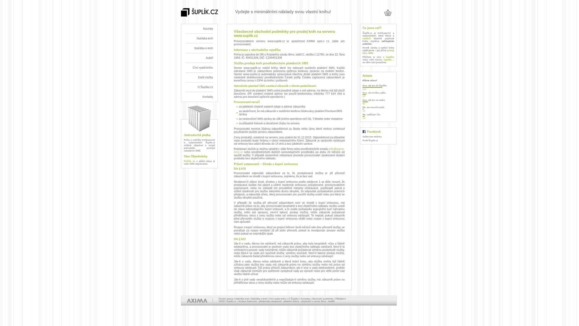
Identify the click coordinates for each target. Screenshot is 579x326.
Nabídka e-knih (203, 48)
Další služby (205, 77)
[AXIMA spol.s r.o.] (197, 300)
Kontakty (207, 96)
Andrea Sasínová (247, 301)
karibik (331, 301)
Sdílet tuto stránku (372, 136)
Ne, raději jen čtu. (372, 114)
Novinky (208, 28)
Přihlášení (340, 298)
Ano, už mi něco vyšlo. (374, 92)
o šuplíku (388, 57)
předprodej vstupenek (270, 301)
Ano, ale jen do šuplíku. (375, 85)
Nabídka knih (205, 38)
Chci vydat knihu (203, 67)
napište (388, 59)
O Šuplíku (293, 298)
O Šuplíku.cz (205, 87)
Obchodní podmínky (322, 298)
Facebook (374, 131)
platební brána (291, 301)
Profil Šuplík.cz (370, 140)
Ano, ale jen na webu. (374, 100)
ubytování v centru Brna (313, 301)
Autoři (209, 58)
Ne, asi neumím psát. (374, 107)
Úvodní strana (226, 298)
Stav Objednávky (195, 156)
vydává (367, 38)
